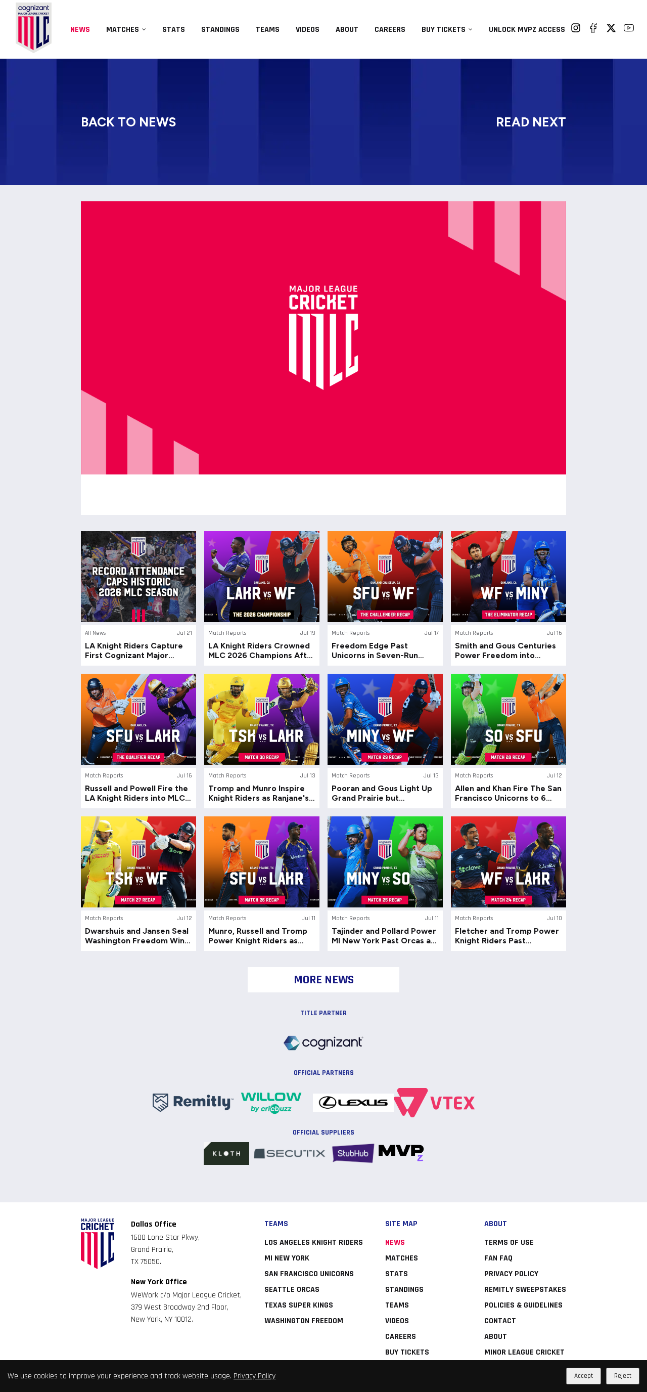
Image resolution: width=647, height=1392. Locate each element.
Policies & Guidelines (523, 1305)
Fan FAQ (498, 1258)
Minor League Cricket (524, 1352)
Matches (122, 29)
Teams (268, 29)
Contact (500, 1321)
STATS (173, 29)
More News (324, 979)
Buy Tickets (444, 29)
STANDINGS (220, 29)
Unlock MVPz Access (527, 29)
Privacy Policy (254, 1376)
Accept (583, 1376)
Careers (390, 29)
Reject (622, 1376)
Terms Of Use (509, 1242)
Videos (307, 29)
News (80, 29)
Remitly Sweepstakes (525, 1289)
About (347, 29)
